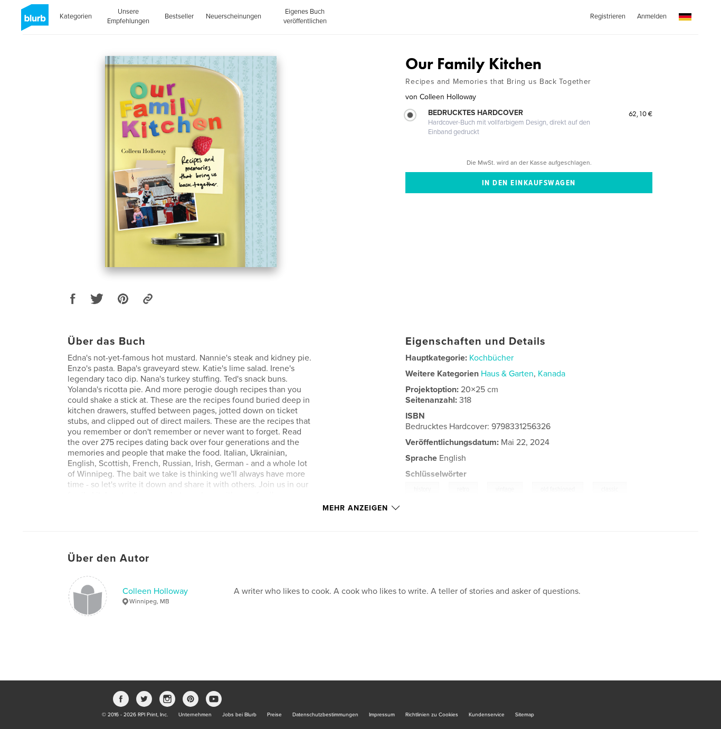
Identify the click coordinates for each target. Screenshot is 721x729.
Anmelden (652, 16)
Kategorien (76, 16)
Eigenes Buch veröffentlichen (305, 16)
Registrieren (607, 16)
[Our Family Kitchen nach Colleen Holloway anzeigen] (191, 161)
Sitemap (524, 715)
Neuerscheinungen (233, 16)
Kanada (551, 373)
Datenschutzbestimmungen (325, 715)
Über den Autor (108, 558)
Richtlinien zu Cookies (431, 715)
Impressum (382, 715)
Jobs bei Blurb (239, 715)
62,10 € (640, 113)
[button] (685, 17)
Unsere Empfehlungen (128, 16)
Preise (274, 715)
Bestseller (179, 16)
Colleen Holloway (155, 591)
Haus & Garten (507, 373)
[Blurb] (33, 21)
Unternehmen (195, 715)
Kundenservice (487, 715)
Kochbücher (491, 358)
